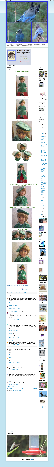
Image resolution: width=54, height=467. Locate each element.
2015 (41, 130)
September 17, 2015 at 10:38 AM (14, 362)
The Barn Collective (43, 149)
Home (22, 388)
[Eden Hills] (43, 359)
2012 (41, 210)
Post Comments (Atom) (16, 390)
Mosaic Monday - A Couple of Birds (44, 183)
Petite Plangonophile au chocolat (15, 311)
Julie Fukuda (11, 340)
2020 (41, 122)
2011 (41, 211)
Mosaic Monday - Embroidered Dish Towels (44, 163)
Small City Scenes (12, 365)
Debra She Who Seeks (13, 305)
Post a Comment (11, 386)
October (42, 135)
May (42, 199)
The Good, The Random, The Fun (43, 160)
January (42, 205)
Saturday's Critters (42, 178)
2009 (41, 214)
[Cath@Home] (42, 378)
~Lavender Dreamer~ (12, 297)
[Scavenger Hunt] (42, 403)
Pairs (41, 141)
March (42, 202)
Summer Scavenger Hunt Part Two (44, 154)
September (43, 136)
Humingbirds (10, 431)
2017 (41, 127)
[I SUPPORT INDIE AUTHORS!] (43, 96)
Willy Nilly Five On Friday (43, 176)
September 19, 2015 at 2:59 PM (14, 384)
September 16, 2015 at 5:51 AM (14, 319)
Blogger (32, 459)
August (42, 194)
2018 (41, 126)
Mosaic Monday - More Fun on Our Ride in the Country (44, 145)
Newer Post (9, 388)
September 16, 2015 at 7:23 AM (14, 337)
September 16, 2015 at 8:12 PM (14, 344)
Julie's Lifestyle (11, 323)
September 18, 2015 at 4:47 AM (14, 378)
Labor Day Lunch (43, 171)
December (43, 131)
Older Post (35, 388)
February (43, 203)
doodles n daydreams (13, 348)
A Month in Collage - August (43, 191)
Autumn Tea (43, 142)
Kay (9, 381)
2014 (41, 207)
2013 (41, 208)
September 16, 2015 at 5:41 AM (14, 302)
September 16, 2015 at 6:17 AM (14, 330)
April (42, 200)
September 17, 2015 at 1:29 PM (14, 369)
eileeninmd (10, 333)
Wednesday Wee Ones (43, 158)
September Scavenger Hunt (43, 138)
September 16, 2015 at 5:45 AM (14, 308)
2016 (41, 129)
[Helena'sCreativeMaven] (43, 337)
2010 (41, 213)
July (42, 195)
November (43, 133)
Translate (41, 104)
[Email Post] (28, 292)
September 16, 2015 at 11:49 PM (14, 354)
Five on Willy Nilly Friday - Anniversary (43, 151)
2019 (41, 124)
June (42, 197)
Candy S (10, 357)
